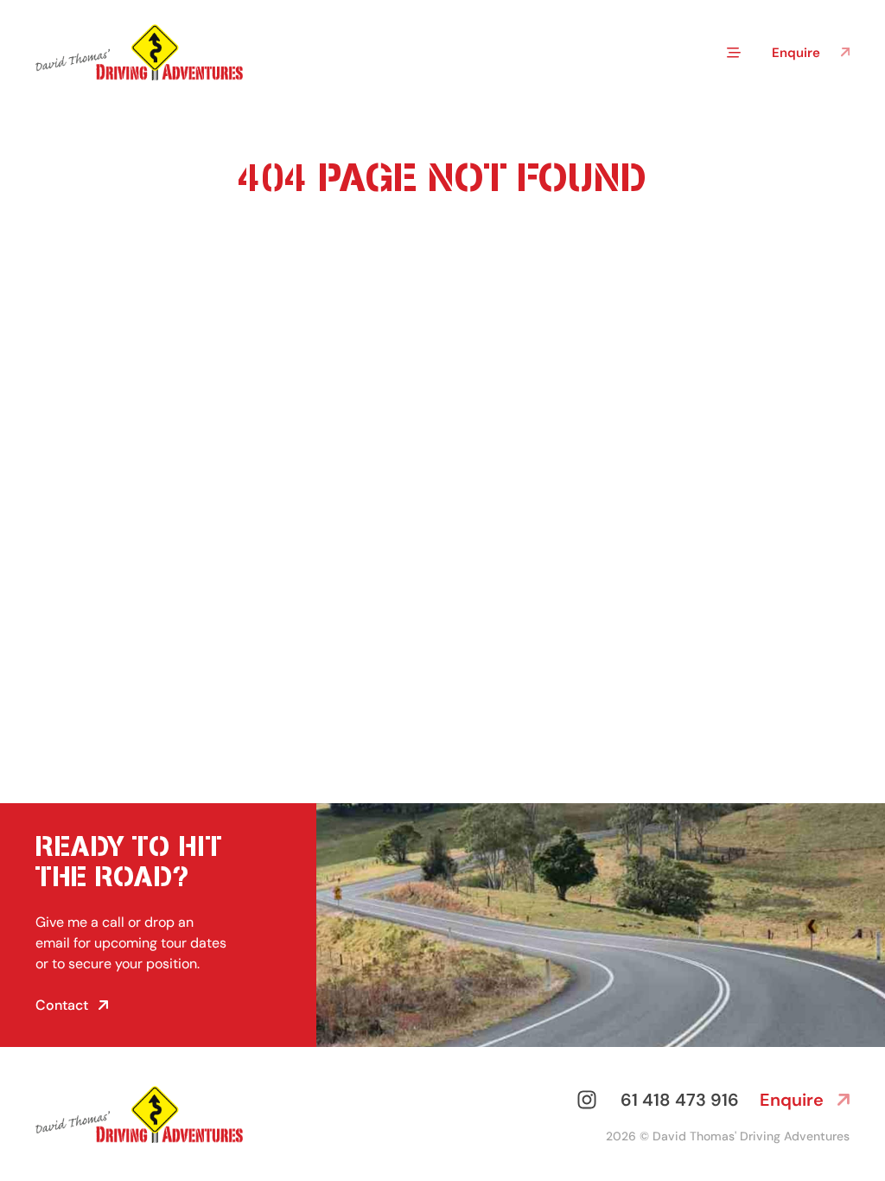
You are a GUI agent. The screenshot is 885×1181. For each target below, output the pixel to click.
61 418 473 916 (680, 1099)
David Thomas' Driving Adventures (751, 1136)
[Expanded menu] (733, 52)
